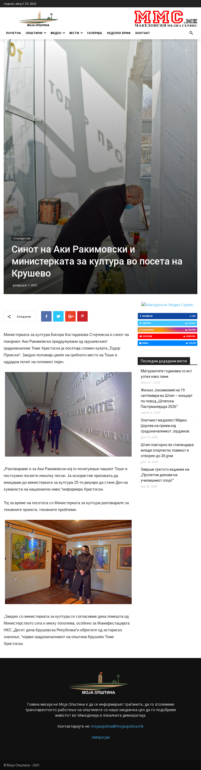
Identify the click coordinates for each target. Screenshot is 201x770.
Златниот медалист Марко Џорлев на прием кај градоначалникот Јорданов (165, 425)
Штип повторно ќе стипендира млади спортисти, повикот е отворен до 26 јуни (167, 450)
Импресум (101, 737)
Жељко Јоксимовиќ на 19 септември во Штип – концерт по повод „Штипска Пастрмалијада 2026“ (167, 398)
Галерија (94, 33)
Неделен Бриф (119, 33)
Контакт (142, 33)
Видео (56, 33)
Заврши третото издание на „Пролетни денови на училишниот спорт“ (165, 474)
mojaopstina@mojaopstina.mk (117, 726)
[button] (191, 33)
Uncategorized (22, 238)
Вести (74, 33)
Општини (34, 33)
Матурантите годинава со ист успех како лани (166, 374)
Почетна (13, 33)
